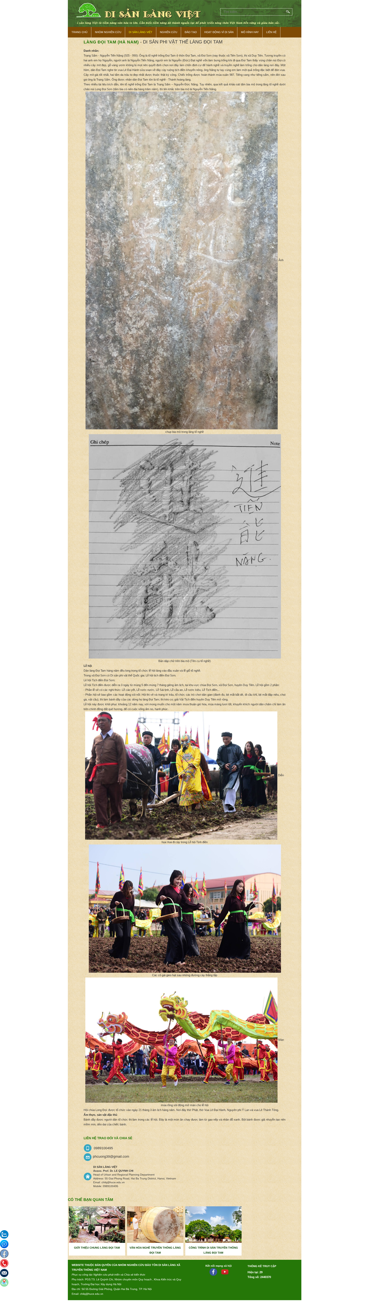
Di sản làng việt (140, 32)
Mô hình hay (250, 32)
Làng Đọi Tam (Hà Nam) (111, 42)
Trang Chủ (79, 32)
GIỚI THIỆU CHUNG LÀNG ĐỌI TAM (97, 1247)
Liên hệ (271, 32)
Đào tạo (191, 32)
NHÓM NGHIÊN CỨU (108, 32)
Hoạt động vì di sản (219, 32)
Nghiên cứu (168, 32)
